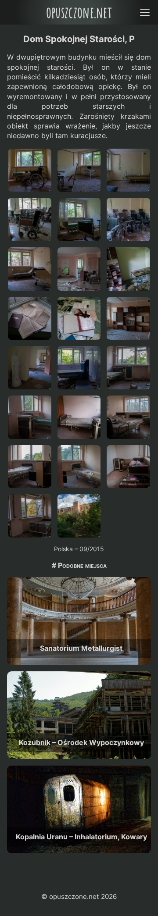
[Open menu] (145, 12)
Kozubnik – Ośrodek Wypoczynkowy (81, 742)
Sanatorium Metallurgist (81, 648)
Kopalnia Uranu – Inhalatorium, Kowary (81, 836)
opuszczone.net (79, 12)
